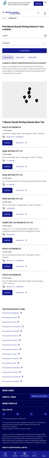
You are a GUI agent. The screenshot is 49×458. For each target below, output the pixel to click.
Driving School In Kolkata (10, 340)
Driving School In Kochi (9, 363)
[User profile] (45, 13)
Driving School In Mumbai (10, 372)
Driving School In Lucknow (10, 349)
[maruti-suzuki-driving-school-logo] (11, 12)
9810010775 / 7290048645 (15, 137)
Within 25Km (20, 57)
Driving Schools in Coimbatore (11, 326)
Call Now (7, 143)
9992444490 (10, 234)
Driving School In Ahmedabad (11, 377)
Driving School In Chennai (10, 336)
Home (4, 18)
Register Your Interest (39, 396)
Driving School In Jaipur (9, 354)
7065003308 (10, 208)
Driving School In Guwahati (10, 358)
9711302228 (10, 161)
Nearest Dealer (8, 57)
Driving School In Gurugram (10, 381)
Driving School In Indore (9, 317)
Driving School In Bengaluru (10, 313)
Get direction (20, 143)
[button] (45, 35)
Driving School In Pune (9, 322)
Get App (38, 4)
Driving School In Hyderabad (11, 367)
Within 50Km (32, 57)
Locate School (24, 51)
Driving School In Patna (9, 345)
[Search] (38, 13)
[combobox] (24, 43)
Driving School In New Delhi (10, 331)
